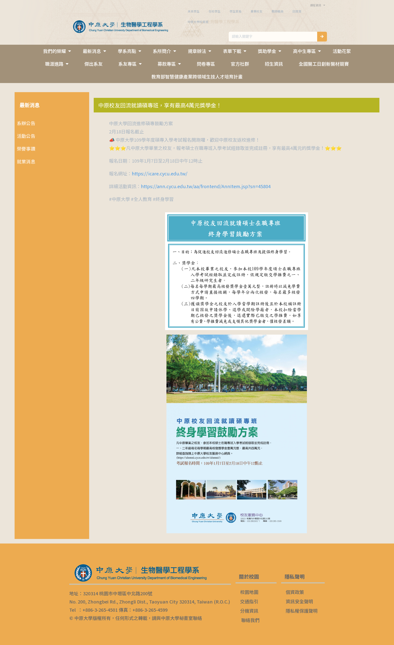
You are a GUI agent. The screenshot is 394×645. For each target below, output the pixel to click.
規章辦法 (197, 51)
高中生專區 (304, 51)
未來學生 (194, 11)
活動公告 (26, 136)
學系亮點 (127, 51)
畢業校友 (256, 11)
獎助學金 (267, 51)
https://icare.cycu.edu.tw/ (159, 173)
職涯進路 (54, 63)
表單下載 (232, 51)
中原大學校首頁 (198, 22)
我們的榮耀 (54, 51)
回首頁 (297, 11)
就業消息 (26, 161)
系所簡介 (162, 51)
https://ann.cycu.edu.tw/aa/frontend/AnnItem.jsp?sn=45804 (206, 186)
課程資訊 (315, 5)
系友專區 (127, 63)
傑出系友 (93, 63)
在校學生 (214, 11)
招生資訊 (274, 63)
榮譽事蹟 (26, 148)
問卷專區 (206, 63)
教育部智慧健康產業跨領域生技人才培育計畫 (197, 76)
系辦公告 (26, 123)
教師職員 (277, 11)
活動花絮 (342, 51)
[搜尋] (322, 37)
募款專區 (167, 63)
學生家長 (235, 11)
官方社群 (240, 63)
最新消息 (92, 51)
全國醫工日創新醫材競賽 (324, 63)
